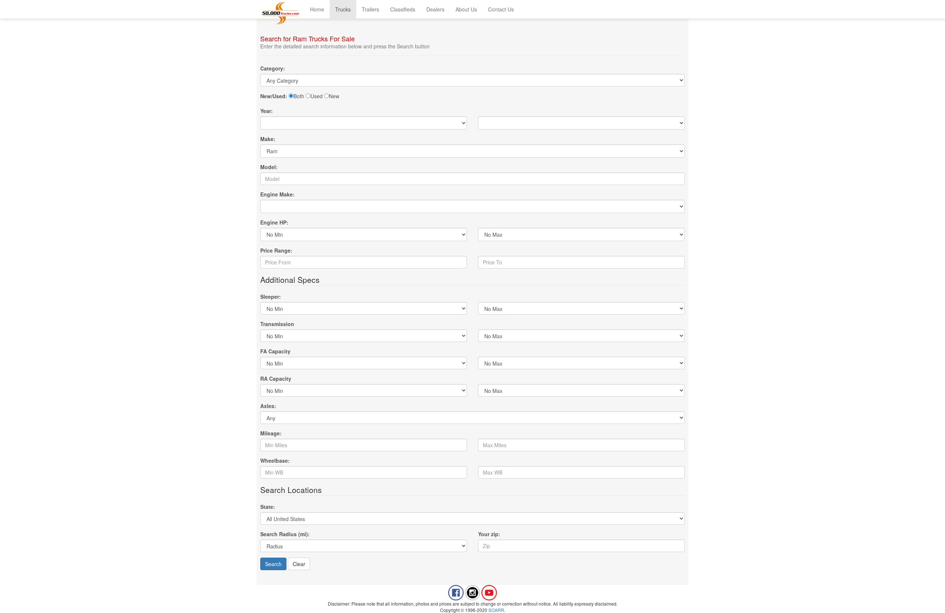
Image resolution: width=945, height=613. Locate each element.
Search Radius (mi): (285, 534)
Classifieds (402, 9)
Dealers (435, 9)
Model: (269, 167)
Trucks (343, 9)
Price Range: (276, 250)
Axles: (268, 406)
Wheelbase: (275, 460)
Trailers (370, 9)
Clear (299, 564)
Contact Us (501, 9)
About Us (466, 9)
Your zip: (489, 534)
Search (273, 564)
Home (317, 9)
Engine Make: (277, 194)
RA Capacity (275, 378)
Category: (272, 68)
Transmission (277, 324)
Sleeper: (270, 296)
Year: (266, 110)
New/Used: (273, 96)
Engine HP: (274, 222)
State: (267, 506)
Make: (267, 139)
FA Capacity (275, 351)
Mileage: (271, 433)
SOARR (496, 610)
